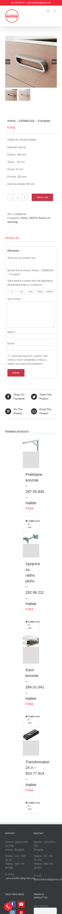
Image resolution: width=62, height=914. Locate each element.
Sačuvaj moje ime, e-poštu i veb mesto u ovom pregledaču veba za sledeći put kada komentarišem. (27, 359)
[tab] (31, 238)
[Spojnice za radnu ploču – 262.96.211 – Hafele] (31, 546)
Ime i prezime (41, 905)
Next (54, 62)
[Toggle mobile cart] (48, 11)
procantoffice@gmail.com (39, 3)
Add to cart (42, 197)
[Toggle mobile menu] (55, 11)
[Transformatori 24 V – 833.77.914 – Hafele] (31, 742)
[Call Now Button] (8, 906)
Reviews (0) (12, 237)
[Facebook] (12, 904)
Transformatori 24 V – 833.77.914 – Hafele (37, 773)
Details (35, 521)
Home (24, 217)
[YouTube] (21, 904)
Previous (7, 62)
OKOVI (33, 217)
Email (11, 343)
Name (11, 332)
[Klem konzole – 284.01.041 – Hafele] (31, 649)
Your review (14, 298)
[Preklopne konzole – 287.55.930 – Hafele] (31, 453)
